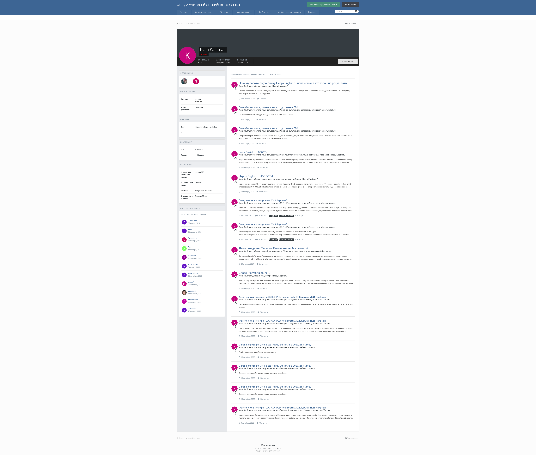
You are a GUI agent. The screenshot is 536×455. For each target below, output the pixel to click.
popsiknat (192, 291)
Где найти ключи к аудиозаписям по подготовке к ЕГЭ (268, 107)
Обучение (224, 12)
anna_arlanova (193, 273)
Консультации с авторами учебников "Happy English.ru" (311, 110)
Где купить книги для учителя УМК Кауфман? (263, 200)
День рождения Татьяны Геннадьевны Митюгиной (273, 248)
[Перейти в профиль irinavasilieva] (184, 301)
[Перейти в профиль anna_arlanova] (184, 275)
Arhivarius (192, 308)
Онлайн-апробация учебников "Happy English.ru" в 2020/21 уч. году (275, 344)
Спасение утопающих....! (254, 273)
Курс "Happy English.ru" (277, 86)
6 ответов (261, 216)
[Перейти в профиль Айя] (184, 248)
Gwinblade (192, 238)
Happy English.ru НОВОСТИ (253, 152)
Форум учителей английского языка (208, 4)
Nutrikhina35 (193, 264)
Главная (183, 12)
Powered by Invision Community (268, 451)
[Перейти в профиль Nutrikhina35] (184, 266)
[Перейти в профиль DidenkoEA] (184, 222)
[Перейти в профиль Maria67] (184, 283)
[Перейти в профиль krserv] (184, 81)
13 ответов (264, 357)
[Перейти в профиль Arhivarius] (184, 310)
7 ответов (264, 167)
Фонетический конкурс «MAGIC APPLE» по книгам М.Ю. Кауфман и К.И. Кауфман (282, 297)
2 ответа (263, 288)
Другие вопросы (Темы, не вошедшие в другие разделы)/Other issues (299, 251)
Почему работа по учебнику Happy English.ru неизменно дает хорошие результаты (293, 83)
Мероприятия (243, 12)
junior (190, 229)
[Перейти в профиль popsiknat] (184, 292)
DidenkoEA (192, 220)
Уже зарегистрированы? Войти (323, 4)
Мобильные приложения (289, 12)
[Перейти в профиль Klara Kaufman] (234, 85)
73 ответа (263, 312)
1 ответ (262, 99)
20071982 (192, 256)
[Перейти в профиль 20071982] (184, 257)
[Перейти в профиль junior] (184, 231)
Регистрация (350, 4)
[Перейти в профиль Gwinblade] (196, 81)
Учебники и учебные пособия (301, 347)
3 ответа (262, 120)
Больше (312, 12)
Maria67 (191, 282)
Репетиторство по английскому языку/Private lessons (311, 203)
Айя (189, 247)
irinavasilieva (193, 300)
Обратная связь (268, 445)
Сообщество (264, 12)
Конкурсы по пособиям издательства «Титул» (309, 300)
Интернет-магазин (203, 12)
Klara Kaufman (259, 74)
